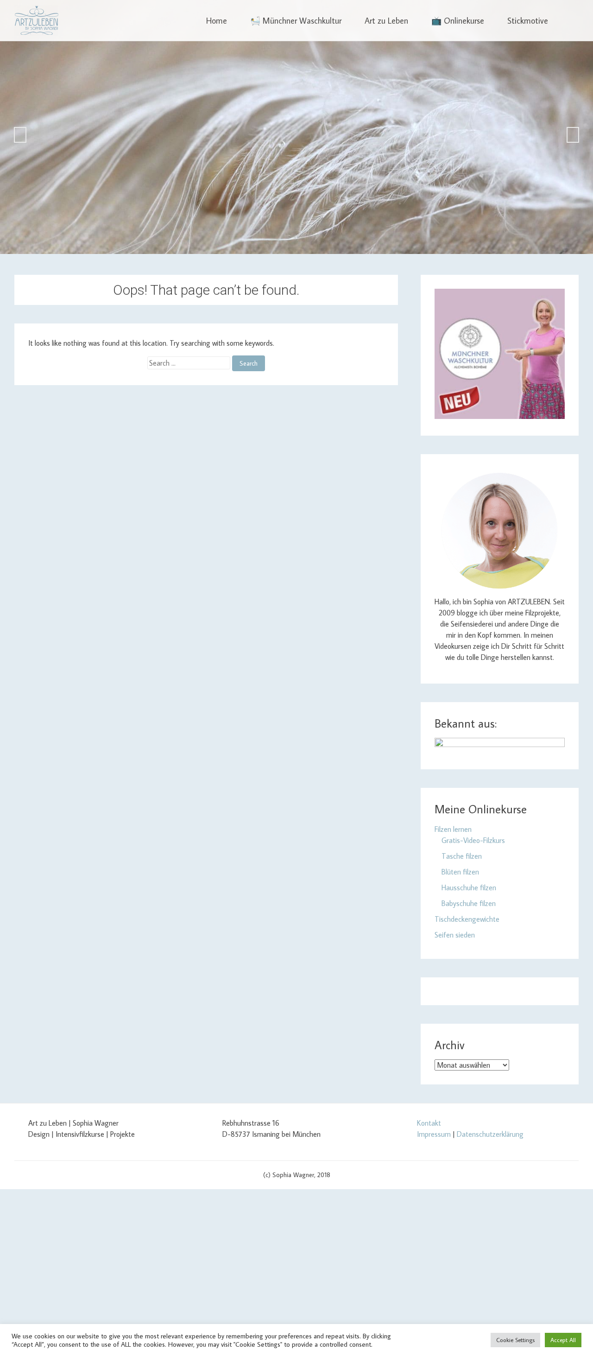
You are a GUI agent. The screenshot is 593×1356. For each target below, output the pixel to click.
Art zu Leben (386, 20)
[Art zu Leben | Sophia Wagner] (36, 20)
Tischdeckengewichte (467, 919)
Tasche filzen (462, 856)
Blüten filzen (460, 871)
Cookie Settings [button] (515, 1339)
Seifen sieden (455, 934)
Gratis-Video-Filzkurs (473, 840)
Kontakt (429, 1123)
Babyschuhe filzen (469, 903)
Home (216, 20)
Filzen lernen (453, 829)
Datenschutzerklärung (490, 1134)
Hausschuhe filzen (469, 887)
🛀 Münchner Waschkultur (295, 20)
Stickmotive (527, 20)
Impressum (434, 1134)
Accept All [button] (563, 1339)
